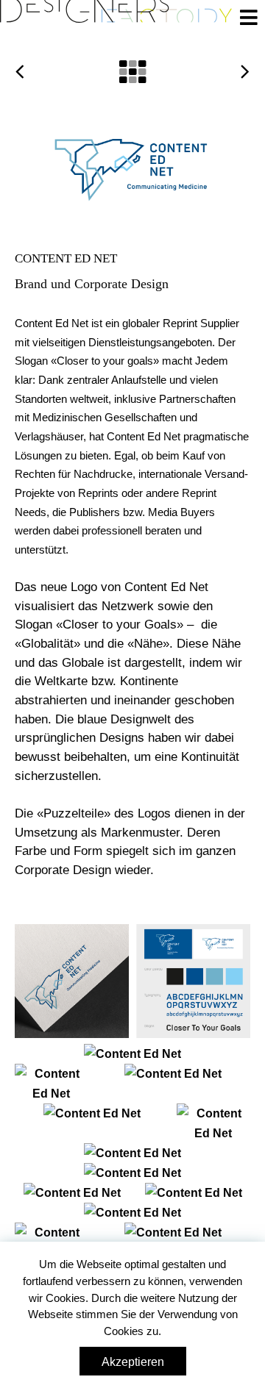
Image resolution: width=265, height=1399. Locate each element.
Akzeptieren (133, 1362)
